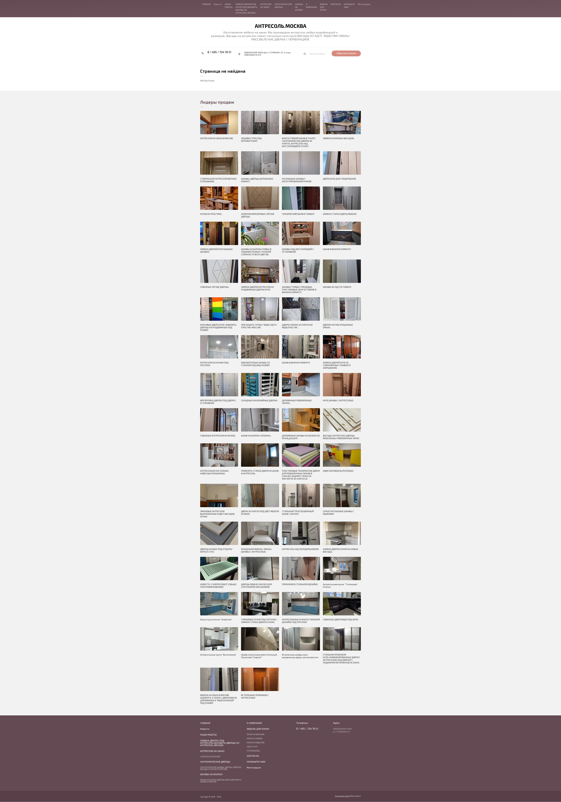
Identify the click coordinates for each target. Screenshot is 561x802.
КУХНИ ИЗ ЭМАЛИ (254, 738)
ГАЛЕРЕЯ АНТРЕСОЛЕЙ (210, 757)
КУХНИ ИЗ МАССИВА (255, 734)
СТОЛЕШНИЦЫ (253, 751)
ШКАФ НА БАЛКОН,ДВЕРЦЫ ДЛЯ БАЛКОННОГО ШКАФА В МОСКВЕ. (220, 781)
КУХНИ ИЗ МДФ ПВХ (256, 743)
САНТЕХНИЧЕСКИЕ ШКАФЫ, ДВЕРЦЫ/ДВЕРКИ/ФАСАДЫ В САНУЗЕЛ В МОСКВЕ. (221, 768)
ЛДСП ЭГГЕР (252, 747)
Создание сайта (342, 796)
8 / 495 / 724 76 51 (219, 52)
